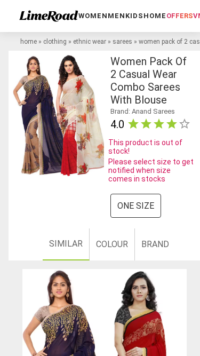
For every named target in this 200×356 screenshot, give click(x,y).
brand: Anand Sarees (142, 111)
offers (179, 16)
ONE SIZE (135, 206)
